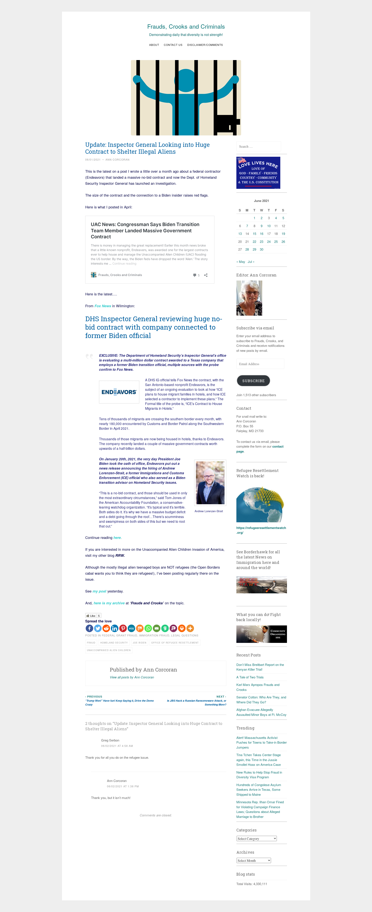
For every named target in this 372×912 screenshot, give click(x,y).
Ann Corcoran (117, 159)
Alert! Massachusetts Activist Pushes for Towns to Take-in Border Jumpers (261, 742)
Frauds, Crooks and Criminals (186, 26)
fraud (91, 642)
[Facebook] (89, 628)
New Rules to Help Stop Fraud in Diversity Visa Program (259, 774)
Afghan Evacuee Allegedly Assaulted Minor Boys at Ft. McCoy (261, 712)
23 (261, 241)
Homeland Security (114, 642)
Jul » (251, 261)
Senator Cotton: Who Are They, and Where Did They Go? (261, 699)
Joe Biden (139, 642)
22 (254, 241)
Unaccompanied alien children (109, 650)
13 (240, 233)
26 (283, 241)
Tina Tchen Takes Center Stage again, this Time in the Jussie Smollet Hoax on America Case (258, 759)
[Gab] (165, 628)
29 (254, 249)
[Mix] (140, 628)
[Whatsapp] (148, 628)
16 (261, 233)
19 (283, 233)
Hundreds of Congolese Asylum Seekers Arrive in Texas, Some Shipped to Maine (258, 789)
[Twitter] (98, 628)
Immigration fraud (154, 635)
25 (276, 241)
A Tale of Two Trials (250, 677)
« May (240, 261)
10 (269, 225)
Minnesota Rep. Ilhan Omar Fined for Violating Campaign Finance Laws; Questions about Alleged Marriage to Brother (260, 809)
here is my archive (109, 602)
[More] (190, 628)
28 (247, 249)
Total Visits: (244, 883)
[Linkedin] (114, 628)
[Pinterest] (123, 628)
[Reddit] (106, 628)
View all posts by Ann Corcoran (132, 677)
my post (99, 591)
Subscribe (253, 380)
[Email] (156, 628)
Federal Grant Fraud (119, 635)
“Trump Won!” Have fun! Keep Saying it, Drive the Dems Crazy (119, 700)
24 (269, 241)
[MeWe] (131, 628)
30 (261, 249)
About (154, 45)
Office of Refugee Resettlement (175, 642)
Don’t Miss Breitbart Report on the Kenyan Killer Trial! (260, 667)
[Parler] (173, 628)
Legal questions (184, 635)
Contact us (173, 45)
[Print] (182, 628)
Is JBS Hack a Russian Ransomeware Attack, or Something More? (196, 700)
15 (254, 233)
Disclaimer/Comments (205, 45)
